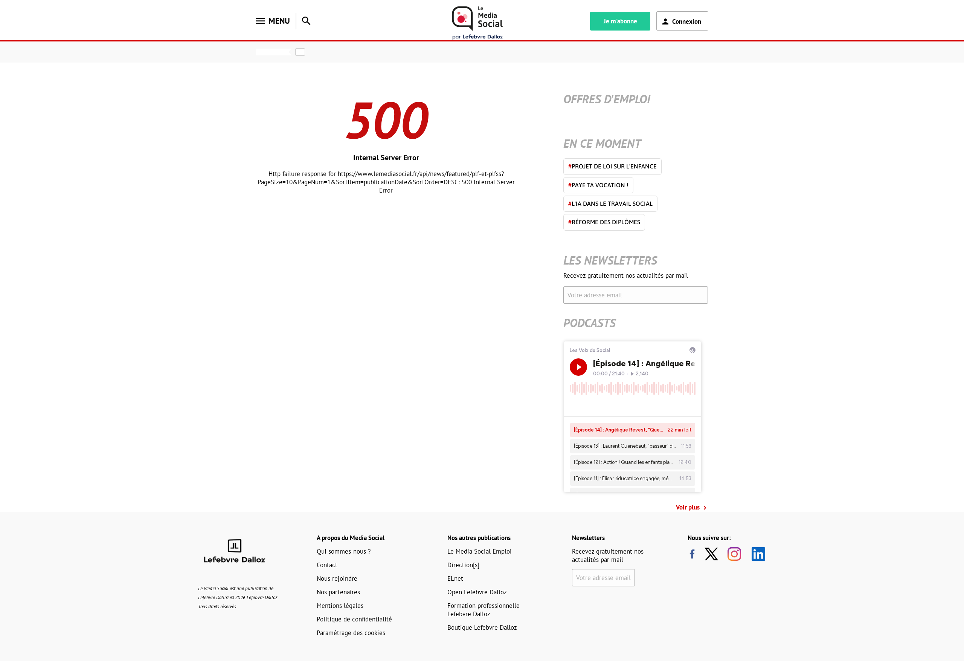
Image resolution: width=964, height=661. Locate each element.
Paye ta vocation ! (598, 185)
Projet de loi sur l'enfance (612, 166)
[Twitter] (713, 554)
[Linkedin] (755, 554)
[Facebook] (692, 554)
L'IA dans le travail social (610, 203)
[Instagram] (734, 554)
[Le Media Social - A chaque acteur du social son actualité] (477, 23)
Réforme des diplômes (604, 222)
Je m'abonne (620, 21)
